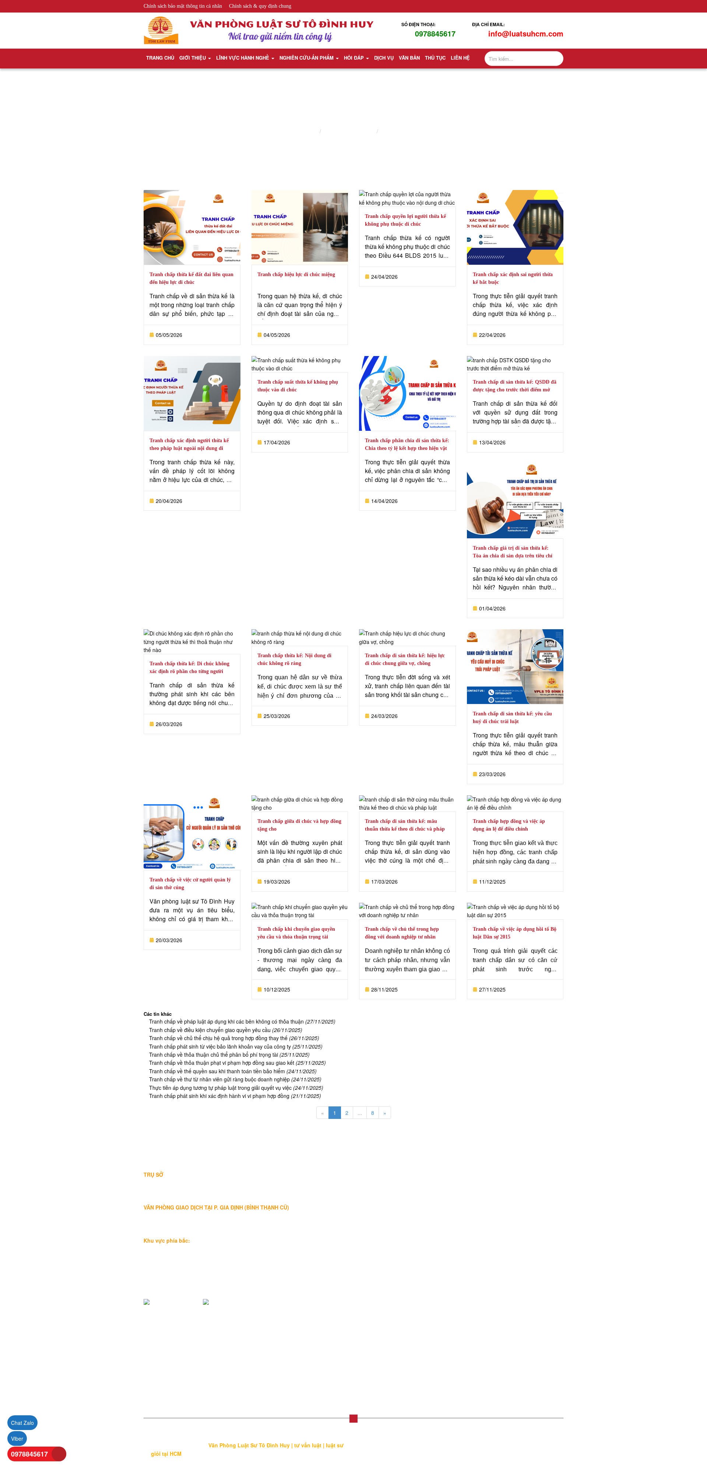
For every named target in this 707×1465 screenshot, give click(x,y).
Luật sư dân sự (418, 1235)
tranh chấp (543, 852)
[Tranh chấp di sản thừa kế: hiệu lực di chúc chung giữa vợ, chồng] (407, 637)
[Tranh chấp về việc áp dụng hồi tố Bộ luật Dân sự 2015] (515, 911)
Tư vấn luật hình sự (513, 1282)
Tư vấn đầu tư (506, 1235)
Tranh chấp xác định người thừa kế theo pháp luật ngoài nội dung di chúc (189, 448)
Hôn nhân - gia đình (424, 1223)
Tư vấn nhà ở (505, 1211)
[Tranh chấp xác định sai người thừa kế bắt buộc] (515, 227)
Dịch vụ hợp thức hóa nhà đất (435, 1306)
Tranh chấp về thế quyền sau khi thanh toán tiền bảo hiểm (233, 1071)
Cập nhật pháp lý (331, 1300)
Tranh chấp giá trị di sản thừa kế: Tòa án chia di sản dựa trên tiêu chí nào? (512, 555)
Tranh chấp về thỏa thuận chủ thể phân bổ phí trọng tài (229, 1054)
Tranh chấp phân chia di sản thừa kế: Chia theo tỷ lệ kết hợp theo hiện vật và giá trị (407, 448)
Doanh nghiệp (383, 951)
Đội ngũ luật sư (328, 1208)
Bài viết (319, 1276)
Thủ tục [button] (435, 57)
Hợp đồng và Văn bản (426, 1282)
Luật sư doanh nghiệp (426, 1176)
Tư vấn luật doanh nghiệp (520, 1317)
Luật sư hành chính (423, 1258)
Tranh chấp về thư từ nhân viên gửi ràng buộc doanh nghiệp (235, 1079)
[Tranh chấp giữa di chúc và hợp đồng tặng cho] (300, 803)
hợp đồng (499, 852)
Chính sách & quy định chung (260, 6)
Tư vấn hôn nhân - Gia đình (522, 1200)
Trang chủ (160, 57)
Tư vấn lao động (509, 1223)
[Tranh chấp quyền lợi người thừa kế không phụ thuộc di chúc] (407, 198)
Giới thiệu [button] (193, 57)
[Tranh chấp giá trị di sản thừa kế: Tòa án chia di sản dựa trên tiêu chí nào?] (515, 501)
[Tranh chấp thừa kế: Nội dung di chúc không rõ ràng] (300, 637)
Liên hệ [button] (460, 57)
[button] (353, 1418)
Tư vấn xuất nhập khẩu (517, 1258)
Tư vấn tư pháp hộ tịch (516, 1306)
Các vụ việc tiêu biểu (335, 1219)
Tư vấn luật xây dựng (515, 1270)
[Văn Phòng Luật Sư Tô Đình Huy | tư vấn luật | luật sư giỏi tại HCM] (161, 30)
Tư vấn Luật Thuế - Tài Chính (524, 1329)
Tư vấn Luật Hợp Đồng (517, 1341)
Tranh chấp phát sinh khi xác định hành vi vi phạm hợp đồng (235, 1095)
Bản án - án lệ (397, 131)
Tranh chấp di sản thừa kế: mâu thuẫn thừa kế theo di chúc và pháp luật (405, 828)
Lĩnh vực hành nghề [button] (243, 57)
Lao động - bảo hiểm (425, 1211)
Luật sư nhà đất (419, 1188)
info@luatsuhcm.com (525, 33)
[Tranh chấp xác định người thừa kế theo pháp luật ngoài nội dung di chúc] (192, 393)
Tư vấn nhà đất (508, 1188)
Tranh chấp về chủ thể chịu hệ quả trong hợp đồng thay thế (234, 1038)
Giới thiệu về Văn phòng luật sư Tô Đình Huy (344, 1180)
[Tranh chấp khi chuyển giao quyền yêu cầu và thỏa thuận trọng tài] (300, 911)
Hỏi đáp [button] (354, 57)
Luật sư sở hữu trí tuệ (426, 1270)
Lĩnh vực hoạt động (333, 1196)
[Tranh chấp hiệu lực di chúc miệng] (300, 227)
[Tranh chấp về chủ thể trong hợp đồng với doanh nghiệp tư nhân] (407, 911)
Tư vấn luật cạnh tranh (516, 1247)
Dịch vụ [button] (384, 57)
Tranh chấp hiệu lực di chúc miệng (296, 274)
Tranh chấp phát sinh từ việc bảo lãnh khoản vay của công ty (236, 1046)
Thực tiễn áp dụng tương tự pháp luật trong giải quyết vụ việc (236, 1087)
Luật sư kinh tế (418, 1200)
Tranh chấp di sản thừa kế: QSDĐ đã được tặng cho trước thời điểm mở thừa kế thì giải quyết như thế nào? (514, 389)
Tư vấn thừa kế (508, 1176)
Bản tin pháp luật (330, 1288)
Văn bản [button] (409, 57)
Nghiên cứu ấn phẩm (348, 131)
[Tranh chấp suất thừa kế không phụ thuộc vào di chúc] (300, 364)
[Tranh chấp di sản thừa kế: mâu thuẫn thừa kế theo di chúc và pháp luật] (407, 803)
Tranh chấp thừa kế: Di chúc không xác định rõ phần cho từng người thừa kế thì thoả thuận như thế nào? (190, 671)
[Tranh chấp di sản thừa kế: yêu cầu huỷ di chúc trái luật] (515, 666)
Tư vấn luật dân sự (512, 1294)
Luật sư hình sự (419, 1247)
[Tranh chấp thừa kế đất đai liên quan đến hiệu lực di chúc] (192, 227)
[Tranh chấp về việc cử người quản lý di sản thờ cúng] (192, 832)
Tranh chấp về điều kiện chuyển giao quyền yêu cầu (225, 1029)
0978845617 (435, 33)
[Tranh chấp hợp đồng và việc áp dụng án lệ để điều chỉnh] (515, 803)
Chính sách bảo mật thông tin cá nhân (183, 6)
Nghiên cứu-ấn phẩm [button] (307, 57)
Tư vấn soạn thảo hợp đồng (433, 1294)
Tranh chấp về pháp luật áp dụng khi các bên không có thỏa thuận (242, 1021)
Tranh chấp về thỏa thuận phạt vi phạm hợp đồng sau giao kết (237, 1062)
